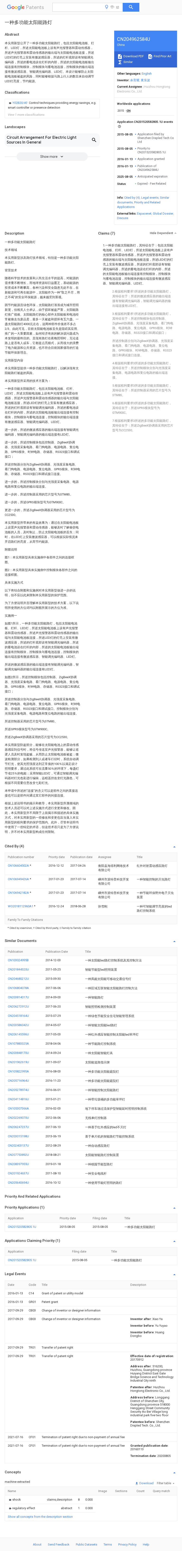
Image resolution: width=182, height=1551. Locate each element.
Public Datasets (86, 1544)
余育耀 (134, 80)
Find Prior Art (162, 56)
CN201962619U (18, 1062)
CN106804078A (18, 988)
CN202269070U (18, 1117)
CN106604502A (19, 865)
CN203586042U (18, 1025)
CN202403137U (18, 1145)
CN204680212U (18, 978)
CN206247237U (18, 1127)
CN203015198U (18, 1136)
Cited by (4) (132, 197)
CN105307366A (18, 1108)
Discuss (122, 218)
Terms (108, 1544)
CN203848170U (18, 1053)
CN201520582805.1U (22, 1227)
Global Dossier (163, 213)
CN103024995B (18, 960)
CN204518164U (18, 1016)
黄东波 (145, 80)
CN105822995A (18, 1071)
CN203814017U (18, 997)
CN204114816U (18, 1099)
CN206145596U (18, 1034)
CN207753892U (18, 1155)
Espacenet (144, 213)
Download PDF (133, 56)
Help (146, 1544)
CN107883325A (18, 1043)
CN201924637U (18, 1173)
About (37, 1544)
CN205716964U (18, 1080)
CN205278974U (18, 1090)
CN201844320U (18, 969)
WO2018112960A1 (21, 906)
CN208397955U (18, 1164)
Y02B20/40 (20, 103)
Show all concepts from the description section (40, 1516)
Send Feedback (58, 1544)
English (147, 73)
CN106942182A (19, 892)
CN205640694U (18, 1182)
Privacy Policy (127, 1544)
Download (146, 1483)
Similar (128, 62)
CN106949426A (19, 879)
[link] (52, 105)
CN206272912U (18, 1006)
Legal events (150, 197)
